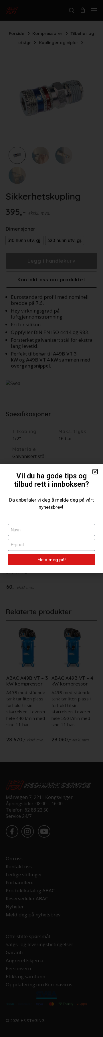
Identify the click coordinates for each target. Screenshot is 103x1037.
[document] (51, 518)
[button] (95, 472)
